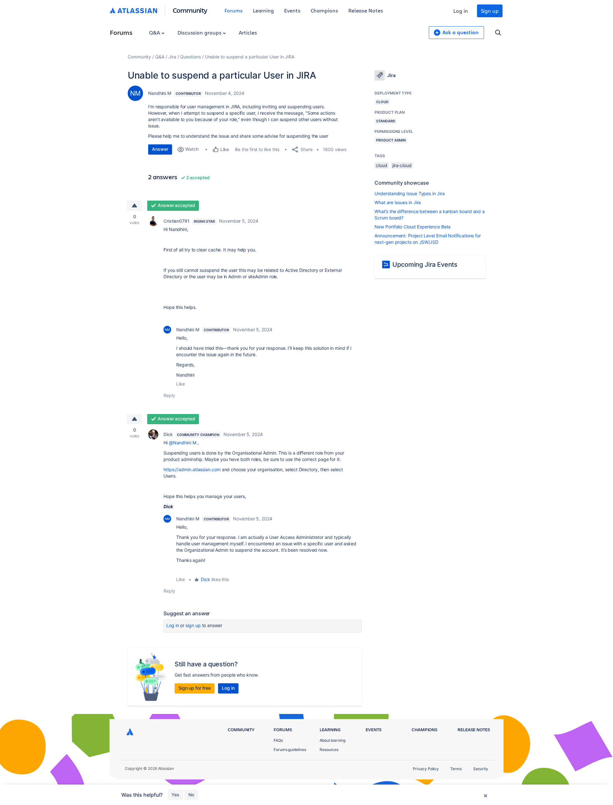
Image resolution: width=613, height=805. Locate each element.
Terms (456, 768)
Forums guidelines (290, 749)
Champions (324, 10)
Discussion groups (200, 32)
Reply (169, 395)
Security (480, 768)
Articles (248, 32)
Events (292, 10)
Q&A (155, 32)
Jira (172, 56)
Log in (460, 10)
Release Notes (365, 10)
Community (190, 10)
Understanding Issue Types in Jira (409, 193)
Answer (160, 149)
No (191, 794)
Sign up (490, 10)
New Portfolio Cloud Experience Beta (412, 226)
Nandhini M (159, 93)
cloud (381, 165)
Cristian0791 (176, 221)
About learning (332, 740)
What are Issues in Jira (398, 202)
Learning (263, 10)
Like (180, 384)
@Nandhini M (182, 442)
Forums (233, 10)
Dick (168, 434)
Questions (190, 56)
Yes (175, 794)
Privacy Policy (426, 768)
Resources (329, 749)
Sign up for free (194, 688)
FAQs (278, 740)
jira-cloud (402, 165)
